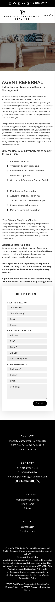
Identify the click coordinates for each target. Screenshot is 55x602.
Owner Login (27, 527)
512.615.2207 (38, 3)
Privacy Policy (31, 557)
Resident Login (27, 531)
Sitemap (21, 557)
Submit (39, 403)
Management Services (27, 499)
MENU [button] (49, 15)
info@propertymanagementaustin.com (27, 476)
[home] (22, 15)
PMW (28, 554)
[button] (10, 3)
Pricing (27, 508)
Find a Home (27, 504)
